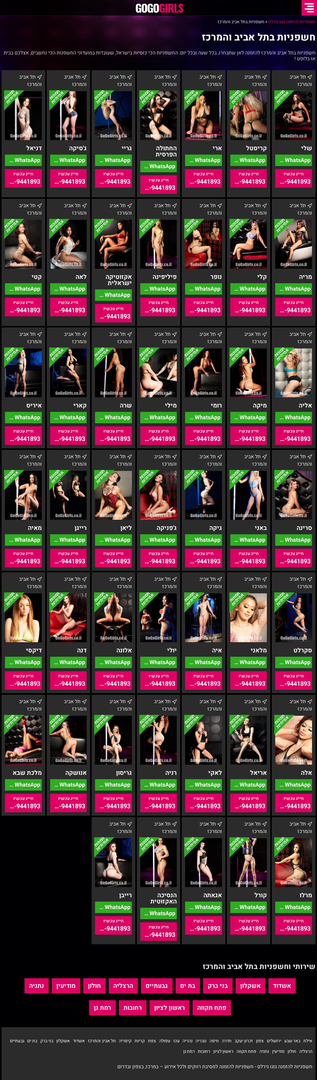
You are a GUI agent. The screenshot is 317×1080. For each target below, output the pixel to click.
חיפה (214, 1041)
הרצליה (123, 985)
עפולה (164, 1041)
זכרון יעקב (244, 1041)
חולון (94, 985)
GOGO (159, 7)
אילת (307, 1041)
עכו (176, 1041)
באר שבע (292, 1041)
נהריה (188, 1041)
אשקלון (250, 985)
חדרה (227, 1041)
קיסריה (125, 1041)
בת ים (187, 985)
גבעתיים (156, 985)
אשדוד (282, 985)
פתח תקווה (211, 1007)
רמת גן (102, 1007)
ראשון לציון (169, 1007)
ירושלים (274, 1041)
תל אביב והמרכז (102, 1041)
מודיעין (66, 985)
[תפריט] (309, 7)
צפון (260, 1041)
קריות (140, 1041)
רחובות (133, 1007)
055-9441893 (292, 181)
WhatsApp (297, 160)
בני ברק (218, 985)
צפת (152, 1041)
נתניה (36, 985)
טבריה (201, 1041)
